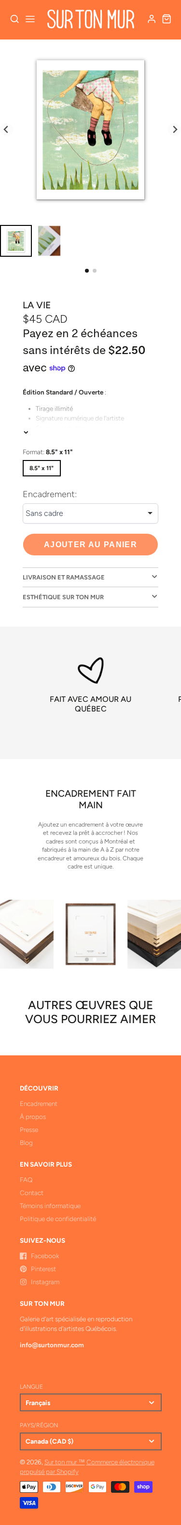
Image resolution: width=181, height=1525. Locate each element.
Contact (31, 1192)
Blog (26, 1142)
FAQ (26, 1179)
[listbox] (90, 513)
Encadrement (38, 1103)
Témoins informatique (50, 1205)
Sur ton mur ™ (64, 1462)
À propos (33, 1116)
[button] (87, 271)
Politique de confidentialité (58, 1219)
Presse (29, 1129)
